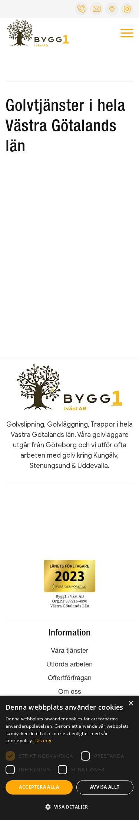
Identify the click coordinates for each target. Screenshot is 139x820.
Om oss (69, 691)
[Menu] (123, 33)
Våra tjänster (69, 650)
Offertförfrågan (70, 677)
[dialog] (69, 758)
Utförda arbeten (69, 663)
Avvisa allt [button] (104, 787)
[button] (69, 807)
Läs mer (43, 740)
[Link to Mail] (111, 9)
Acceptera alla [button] (39, 787)
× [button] (130, 703)
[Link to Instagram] (126, 9)
